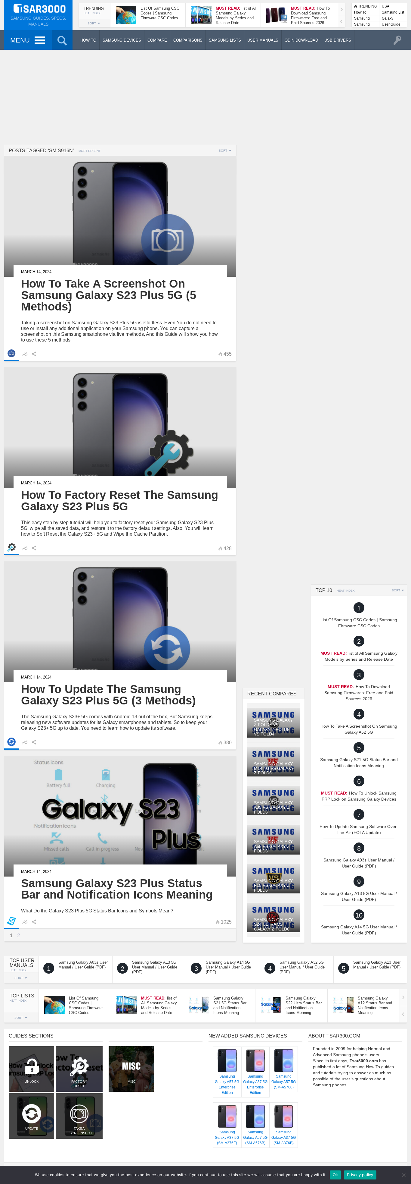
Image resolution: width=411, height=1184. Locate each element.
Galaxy (387, 18)
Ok (335, 1174)
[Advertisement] (205, 96)
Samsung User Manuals (362, 24)
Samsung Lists (362, 18)
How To (360, 12)
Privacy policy (360, 1174)
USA (385, 6)
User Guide (391, 24)
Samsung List (393, 12)
